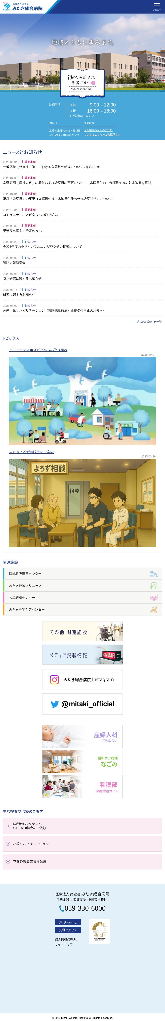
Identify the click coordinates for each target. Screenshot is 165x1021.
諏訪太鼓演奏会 (14, 262)
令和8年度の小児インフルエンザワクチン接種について (42, 246)
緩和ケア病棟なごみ (56, 772)
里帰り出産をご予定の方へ (22, 230)
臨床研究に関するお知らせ (22, 278)
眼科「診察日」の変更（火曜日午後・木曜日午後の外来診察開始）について (57, 198)
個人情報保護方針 (67, 939)
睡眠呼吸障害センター (25, 573)
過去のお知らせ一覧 (149, 321)
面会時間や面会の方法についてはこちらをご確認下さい (102, 132)
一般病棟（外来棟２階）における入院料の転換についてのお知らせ (51, 166)
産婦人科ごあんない (56, 747)
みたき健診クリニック (25, 585)
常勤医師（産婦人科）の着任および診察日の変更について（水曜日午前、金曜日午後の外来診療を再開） (78, 182)
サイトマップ (64, 944)
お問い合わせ (68, 922)
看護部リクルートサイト (60, 797)
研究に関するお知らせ (19, 294)
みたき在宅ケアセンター (27, 609)
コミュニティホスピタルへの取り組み (30, 214)
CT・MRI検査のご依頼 (29, 826)
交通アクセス (68, 930)
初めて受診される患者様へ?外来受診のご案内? (82, 84)
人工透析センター (22, 597)
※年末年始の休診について (64, 135)
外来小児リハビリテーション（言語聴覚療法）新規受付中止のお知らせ (54, 310)
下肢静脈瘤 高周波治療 (29, 861)
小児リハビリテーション (31, 843)
